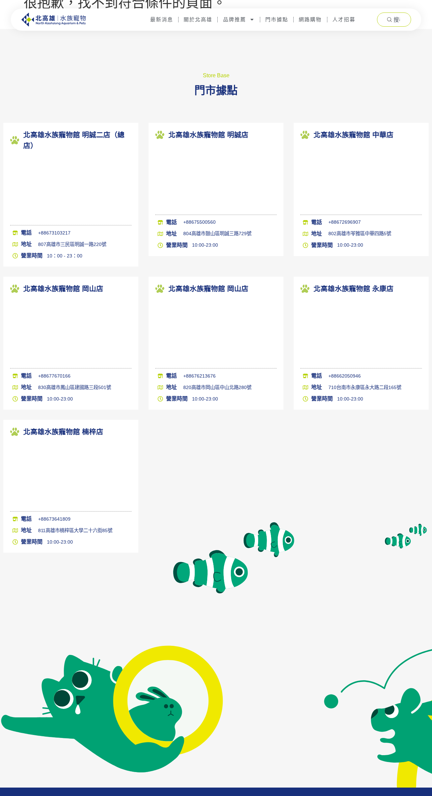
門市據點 (276, 19)
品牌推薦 (234, 19)
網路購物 (310, 19)
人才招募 (343, 19)
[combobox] (394, 19)
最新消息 (162, 19)
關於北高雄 (198, 19)
